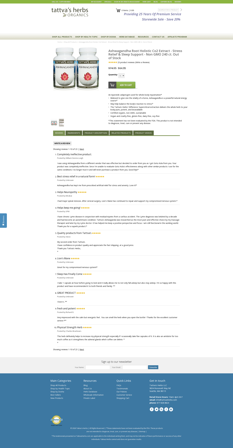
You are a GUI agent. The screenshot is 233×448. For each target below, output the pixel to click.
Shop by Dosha (57, 391)
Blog (85, 385)
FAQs (118, 385)
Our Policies (121, 391)
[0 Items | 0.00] (118, 11)
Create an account (131, 2)
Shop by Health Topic (60, 388)
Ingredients (74, 133)
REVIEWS (178, 2)
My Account (96, 2)
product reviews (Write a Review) (134, 62)
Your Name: (79, 367)
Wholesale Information (93, 395)
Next (82, 149)
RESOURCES (143, 36)
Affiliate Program (177, 36)
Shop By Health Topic (86, 36)
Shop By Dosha (108, 36)
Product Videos (143, 133)
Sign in (117, 2)
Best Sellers (55, 395)
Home (59, 42)
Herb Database (90, 391)
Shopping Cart (122, 398)
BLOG (156, 2)
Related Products (121, 133)
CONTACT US (158, 36)
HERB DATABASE (127, 36)
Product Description (96, 133)
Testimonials (122, 388)
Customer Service (124, 395)
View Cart (147, 2)
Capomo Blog (166, 2)
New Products (56, 398)
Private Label (89, 398)
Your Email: (116, 367)
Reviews (59, 133)
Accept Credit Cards (56, 425)
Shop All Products (62, 36)
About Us (87, 388)
